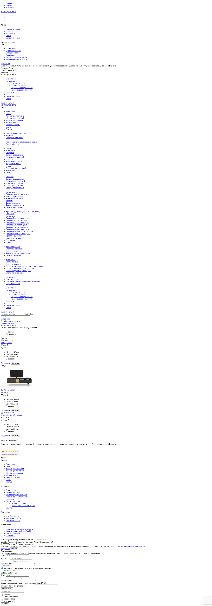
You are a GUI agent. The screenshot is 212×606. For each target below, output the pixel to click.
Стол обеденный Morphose (12, 415)
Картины (9, 135)
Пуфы (8, 242)
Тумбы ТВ (10, 170)
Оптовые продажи (18, 503)
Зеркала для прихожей (15, 179)
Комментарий (7, 563)
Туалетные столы (13, 203)
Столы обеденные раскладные (18, 271)
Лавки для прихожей (14, 185)
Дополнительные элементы (17, 194)
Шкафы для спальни (14, 207)
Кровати (9, 201)
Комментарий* (7, 580)
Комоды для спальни (14, 198)
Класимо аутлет (7, 103)
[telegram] (7, 21)
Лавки (8, 114)
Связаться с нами (13, 38)
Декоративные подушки (16, 133)
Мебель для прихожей (15, 118)
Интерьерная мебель (14, 138)
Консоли (9, 159)
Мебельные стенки (14, 161)
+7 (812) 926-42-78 (8, 12)
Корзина (9, 31)
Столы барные (12, 262)
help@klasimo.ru (12, 516)
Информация (11, 81)
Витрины (10, 153)
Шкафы (9, 172)
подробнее (5, 549)
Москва (7, 594)
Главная (9, 3)
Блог (8, 94)
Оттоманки (10, 240)
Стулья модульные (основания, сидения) (23, 281)
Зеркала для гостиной (15, 155)
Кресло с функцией (14, 236)
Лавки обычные (12, 144)
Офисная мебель (13, 125)
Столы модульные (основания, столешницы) (24, 266)
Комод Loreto (6, 343)
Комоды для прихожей (15, 181)
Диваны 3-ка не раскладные (17, 223)
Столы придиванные (14, 273)
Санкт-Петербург (11, 596)
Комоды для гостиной (15, 157)
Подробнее (5, 363)
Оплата (9, 508)
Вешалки (9, 177)
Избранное (10, 33)
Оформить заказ (7, 323)
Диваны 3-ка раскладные (16, 225)
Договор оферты (13, 533)
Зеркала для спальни (14, 196)
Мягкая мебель (12, 122)
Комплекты (10, 150)
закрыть (14, 549)
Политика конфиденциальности (19, 529)
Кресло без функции (14, 238)
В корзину (15, 363)
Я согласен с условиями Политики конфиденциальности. (27, 568)
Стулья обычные (13, 284)
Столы (8, 127)
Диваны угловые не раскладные (19, 231)
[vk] (7, 17)
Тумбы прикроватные (15, 205)
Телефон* (5, 558)
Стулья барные (12, 279)
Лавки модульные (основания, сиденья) (22, 142)
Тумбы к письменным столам (18, 253)
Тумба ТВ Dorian (8, 390)
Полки (8, 166)
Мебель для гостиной (15, 116)
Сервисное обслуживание (17, 57)
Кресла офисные (13, 247)
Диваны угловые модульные (18, 229)
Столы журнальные (14, 264)
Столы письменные (14, 251)
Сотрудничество (13, 53)
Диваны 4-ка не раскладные (17, 227)
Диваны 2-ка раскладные (16, 220)
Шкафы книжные (13, 255)
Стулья (9, 129)
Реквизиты (10, 535)
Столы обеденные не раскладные (20, 268)
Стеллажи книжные (14, 249)
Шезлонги (10, 214)
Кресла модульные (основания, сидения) (23, 211)
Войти (8, 36)
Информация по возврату (16, 59)
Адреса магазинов (13, 51)
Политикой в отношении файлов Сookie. (128, 546)
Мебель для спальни (14, 120)
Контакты (10, 7)
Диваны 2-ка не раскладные (17, 218)
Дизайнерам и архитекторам (23, 506)
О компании (11, 48)
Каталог (9, 5)
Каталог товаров (13, 29)
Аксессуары (11, 111)
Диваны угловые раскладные (18, 234)
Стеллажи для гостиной (16, 168)
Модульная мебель (13, 164)
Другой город (9, 601)
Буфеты (9, 148)
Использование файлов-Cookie (19, 531)
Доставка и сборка (13, 55)
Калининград (9, 599)
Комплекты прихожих (15, 183)
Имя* (3, 556)
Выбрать (5, 604)
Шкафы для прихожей (15, 188)
